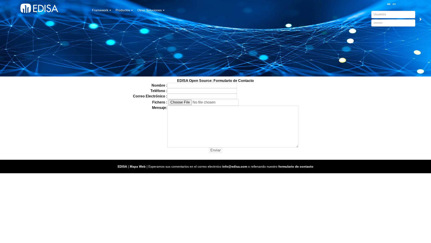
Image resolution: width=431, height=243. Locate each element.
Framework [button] (100, 10)
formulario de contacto (295, 166)
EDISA (122, 166)
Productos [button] (123, 10)
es (388, 4)
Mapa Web (138, 166)
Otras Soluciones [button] (149, 10)
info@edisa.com (234, 166)
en (394, 4)
